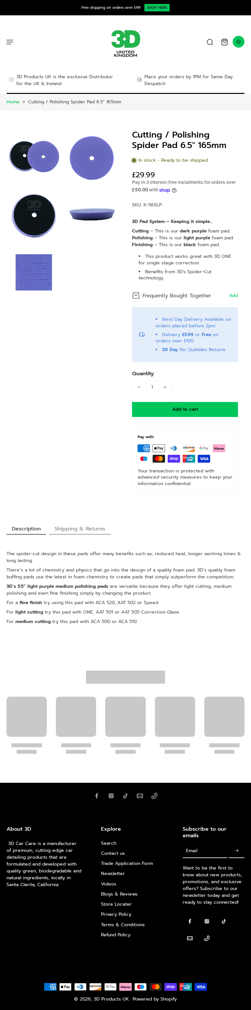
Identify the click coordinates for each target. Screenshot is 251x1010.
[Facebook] (97, 796)
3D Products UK (111, 999)
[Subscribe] (236, 851)
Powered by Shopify (155, 999)
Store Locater (116, 904)
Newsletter (113, 873)
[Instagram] (111, 796)
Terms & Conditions (123, 925)
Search (108, 843)
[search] (210, 41)
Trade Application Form (127, 863)
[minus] (138, 387)
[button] (185, 409)
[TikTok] (125, 796)
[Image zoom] (34, 157)
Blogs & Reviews (119, 894)
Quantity (143, 374)
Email (191, 851)
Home (13, 101)
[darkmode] (238, 42)
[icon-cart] (224, 41)
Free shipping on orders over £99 (111, 7)
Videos (108, 884)
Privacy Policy (116, 914)
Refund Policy (115, 935)
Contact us (113, 853)
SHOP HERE (157, 7)
